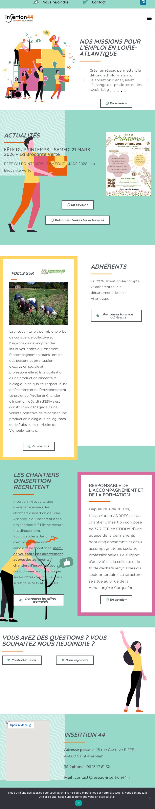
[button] (149, 18)
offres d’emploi (36, 577)
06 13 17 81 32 (98, 767)
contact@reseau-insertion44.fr (102, 777)
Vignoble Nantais (23, 431)
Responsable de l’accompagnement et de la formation (116, 490)
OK (79, 803)
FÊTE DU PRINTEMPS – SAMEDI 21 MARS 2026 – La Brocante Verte (47, 152)
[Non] (150, 798)
